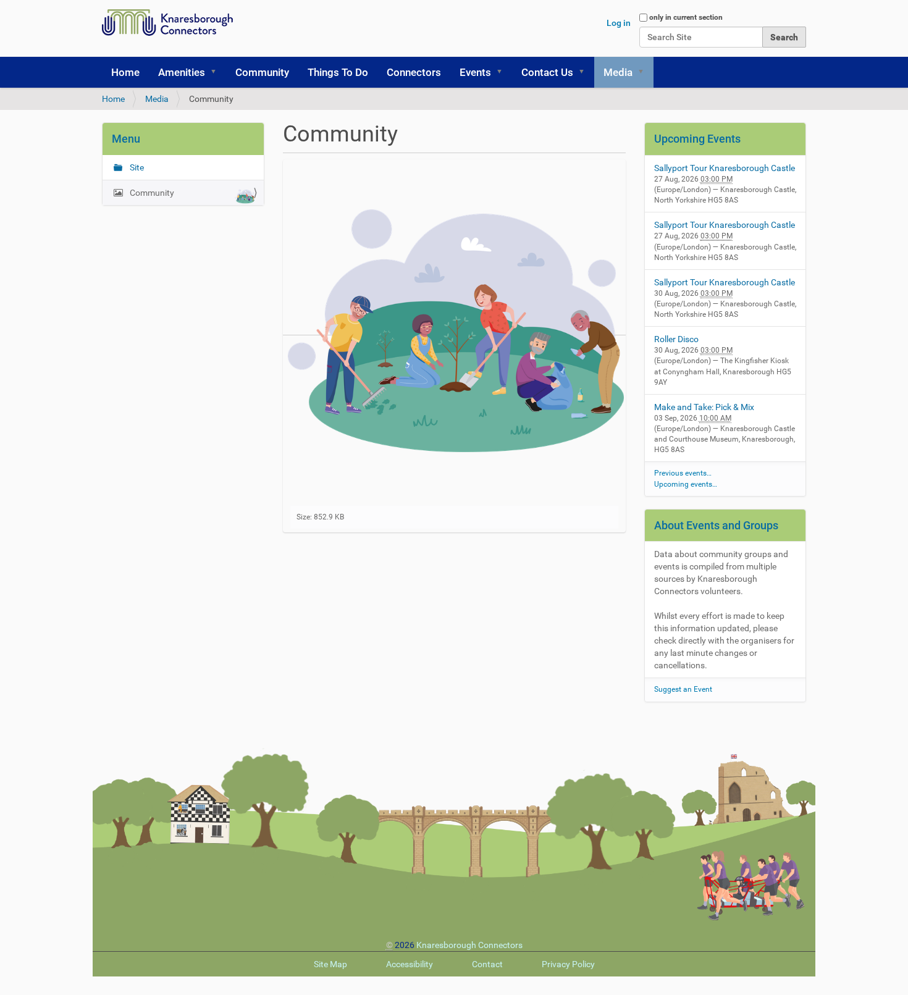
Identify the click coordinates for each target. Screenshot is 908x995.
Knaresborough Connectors (469, 945)
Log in (619, 23)
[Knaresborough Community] (170, 22)
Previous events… (683, 473)
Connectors (414, 72)
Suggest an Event (683, 689)
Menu (126, 138)
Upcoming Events (697, 138)
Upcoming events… (685, 484)
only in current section (686, 17)
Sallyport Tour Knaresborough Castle (724, 168)
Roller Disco (676, 339)
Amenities (181, 72)
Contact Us (547, 72)
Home (125, 72)
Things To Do (338, 72)
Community (262, 72)
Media (618, 72)
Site (136, 167)
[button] (217, 72)
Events (475, 72)
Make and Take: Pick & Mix (704, 407)
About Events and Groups (716, 525)
